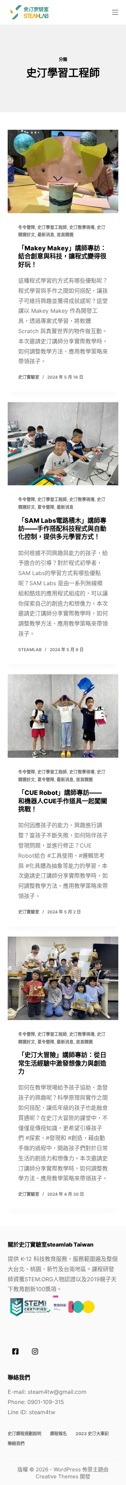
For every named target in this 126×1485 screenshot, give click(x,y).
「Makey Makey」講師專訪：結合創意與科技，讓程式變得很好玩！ (62, 256)
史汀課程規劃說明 (24, 1433)
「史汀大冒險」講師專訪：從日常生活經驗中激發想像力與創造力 (62, 1063)
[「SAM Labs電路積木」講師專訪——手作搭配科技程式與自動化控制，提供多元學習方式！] (63, 444)
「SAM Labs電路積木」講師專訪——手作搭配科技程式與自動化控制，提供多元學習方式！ (62, 529)
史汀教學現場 (81, 227)
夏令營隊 (45, 507)
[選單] (115, 12)
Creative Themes (57, 1476)
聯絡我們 (16, 1443)
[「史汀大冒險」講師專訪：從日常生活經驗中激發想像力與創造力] (63, 978)
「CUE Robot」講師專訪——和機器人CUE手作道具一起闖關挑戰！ (62, 801)
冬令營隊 (26, 227)
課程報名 (58, 1433)
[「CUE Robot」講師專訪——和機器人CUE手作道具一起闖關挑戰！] (63, 716)
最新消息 (45, 234)
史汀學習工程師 (52, 227)
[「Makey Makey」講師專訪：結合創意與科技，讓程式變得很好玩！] (63, 171)
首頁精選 (65, 234)
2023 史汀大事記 (92, 1433)
